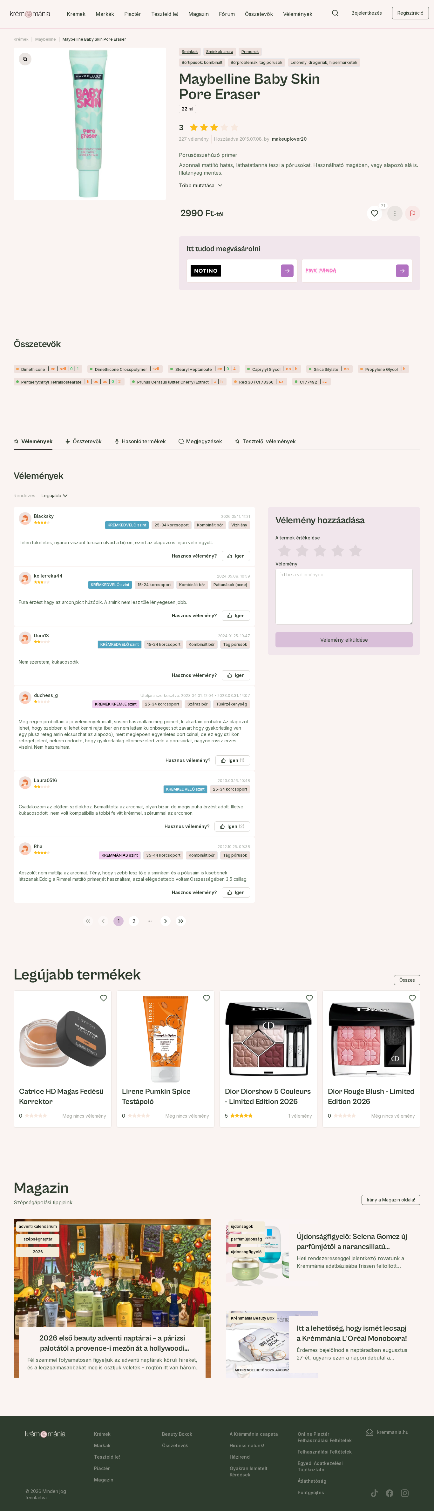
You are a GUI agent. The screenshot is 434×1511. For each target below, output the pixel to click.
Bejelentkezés (367, 13)
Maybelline (45, 39)
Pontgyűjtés (311, 1492)
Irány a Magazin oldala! (391, 1199)
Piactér (132, 14)
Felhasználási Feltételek (325, 1451)
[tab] (33, 442)
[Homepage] (30, 14)
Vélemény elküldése (344, 640)
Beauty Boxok (177, 1434)
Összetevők (259, 14)
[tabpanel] (217, 697)
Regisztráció (410, 13)
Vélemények (297, 14)
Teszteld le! (164, 14)
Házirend (240, 1457)
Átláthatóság (312, 1481)
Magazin (198, 14)
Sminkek (190, 51)
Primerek (250, 51)
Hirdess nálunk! (247, 1445)
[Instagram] (405, 1493)
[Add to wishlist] (103, 998)
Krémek (76, 14)
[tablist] (217, 442)
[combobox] (55, 495)
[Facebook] (389, 1493)
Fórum (227, 14)
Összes (407, 980)
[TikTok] (374, 1493)
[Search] (335, 14)
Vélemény (286, 564)
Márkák (105, 14)
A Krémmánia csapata (254, 1434)
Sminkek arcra (219, 51)
